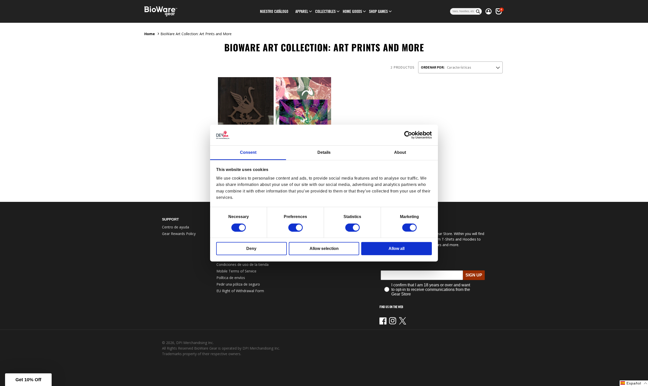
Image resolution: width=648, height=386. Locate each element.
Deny (251, 248)
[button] (301, 11)
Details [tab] (324, 152)
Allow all (396, 248)
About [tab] (400, 152)
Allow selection (324, 248)
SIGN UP (473, 275)
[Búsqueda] (478, 11)
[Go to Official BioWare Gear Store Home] (184, 11)
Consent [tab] (248, 152)
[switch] (295, 227)
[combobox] (462, 11)
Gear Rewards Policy (179, 233)
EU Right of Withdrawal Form (240, 290)
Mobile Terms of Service (236, 271)
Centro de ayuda (175, 227)
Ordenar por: (432, 67)
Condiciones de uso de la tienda (242, 264)
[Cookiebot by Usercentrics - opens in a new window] (410, 135)
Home (149, 33)
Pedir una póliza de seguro (238, 284)
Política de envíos (230, 277)
